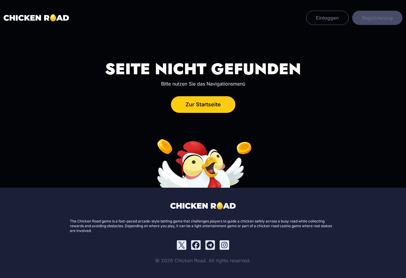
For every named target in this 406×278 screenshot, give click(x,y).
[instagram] (224, 245)
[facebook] (196, 245)
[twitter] (181, 245)
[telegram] (210, 245)
